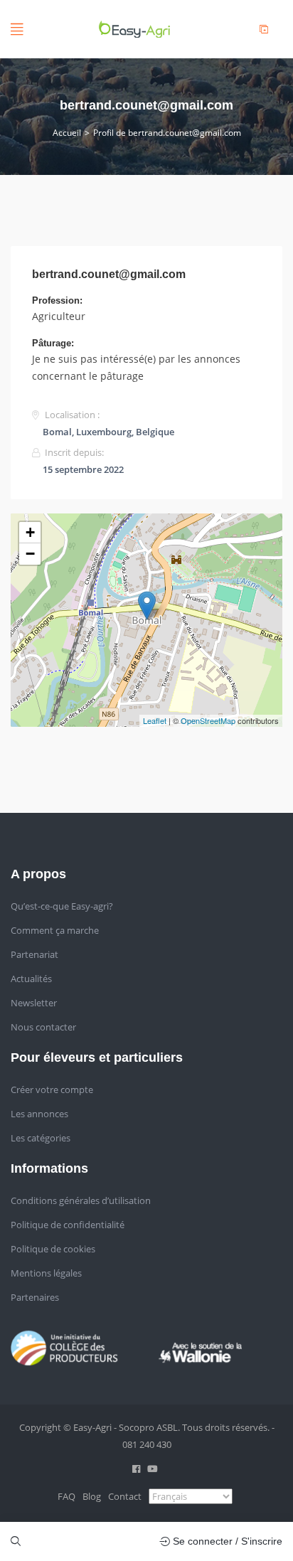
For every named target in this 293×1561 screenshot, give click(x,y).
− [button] (30, 554)
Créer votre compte (52, 1089)
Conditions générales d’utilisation (81, 1200)
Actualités (31, 978)
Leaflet (154, 720)
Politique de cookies (53, 1248)
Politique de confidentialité (67, 1224)
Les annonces (39, 1113)
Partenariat (34, 954)
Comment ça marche (55, 930)
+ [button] (30, 532)
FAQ (66, 1496)
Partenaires (35, 1297)
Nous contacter (43, 1027)
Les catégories (40, 1137)
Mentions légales (46, 1273)
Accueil (67, 133)
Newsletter (34, 1002)
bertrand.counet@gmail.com (109, 274)
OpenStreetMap (208, 720)
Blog (91, 1496)
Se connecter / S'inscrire (226, 1541)
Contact (125, 1496)
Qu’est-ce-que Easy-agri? (62, 906)
